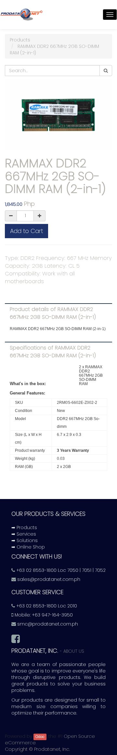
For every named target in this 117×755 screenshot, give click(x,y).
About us (73, 651)
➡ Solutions (24, 540)
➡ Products (24, 527)
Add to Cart (26, 231)
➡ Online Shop (28, 547)
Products (20, 40)
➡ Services (23, 534)
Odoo (39, 736)
